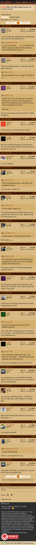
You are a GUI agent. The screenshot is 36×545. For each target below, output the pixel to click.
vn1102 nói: (7, 95)
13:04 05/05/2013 (6, 273)
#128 (33, 193)
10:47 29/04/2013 (6, 221)
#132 (33, 293)
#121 (33, 26)
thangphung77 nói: (9, 42)
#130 (33, 244)
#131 (33, 273)
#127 (33, 168)
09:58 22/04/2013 (6, 153)
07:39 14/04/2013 (6, 26)
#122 (33, 55)
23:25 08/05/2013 (6, 293)
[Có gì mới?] (30, 2)
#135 (33, 367)
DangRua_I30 (6, 19)
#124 (33, 119)
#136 (33, 386)
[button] (2, 2)
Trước (9, 23)
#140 (33, 460)
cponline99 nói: (8, 233)
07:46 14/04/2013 (6, 55)
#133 (33, 309)
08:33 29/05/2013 (6, 421)
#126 (33, 153)
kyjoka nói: (7, 322)
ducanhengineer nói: (10, 449)
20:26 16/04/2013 (6, 119)
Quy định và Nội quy (13, 506)
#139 (33, 436)
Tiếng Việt (6, 503)
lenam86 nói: (8, 256)
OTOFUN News (6, 508)
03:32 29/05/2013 (6, 405)
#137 (33, 405)
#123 (33, 83)
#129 (33, 221)
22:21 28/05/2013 (6, 386)
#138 (33, 421)
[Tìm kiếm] (34, 2)
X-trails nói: (7, 205)
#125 (33, 134)
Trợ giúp (23, 506)
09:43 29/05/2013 (6, 436)
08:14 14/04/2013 (6, 83)
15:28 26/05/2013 (6, 309)
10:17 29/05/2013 (6, 460)
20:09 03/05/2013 (6, 244)
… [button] (15, 23)
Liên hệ (3, 506)
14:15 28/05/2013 (6, 367)
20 (24, 23)
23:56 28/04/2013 (6, 168)
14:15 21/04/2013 (6, 134)
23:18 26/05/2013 (6, 339)
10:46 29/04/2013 (6, 193)
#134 (33, 339)
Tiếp (27, 23)
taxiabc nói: (7, 180)
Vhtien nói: (7, 72)
